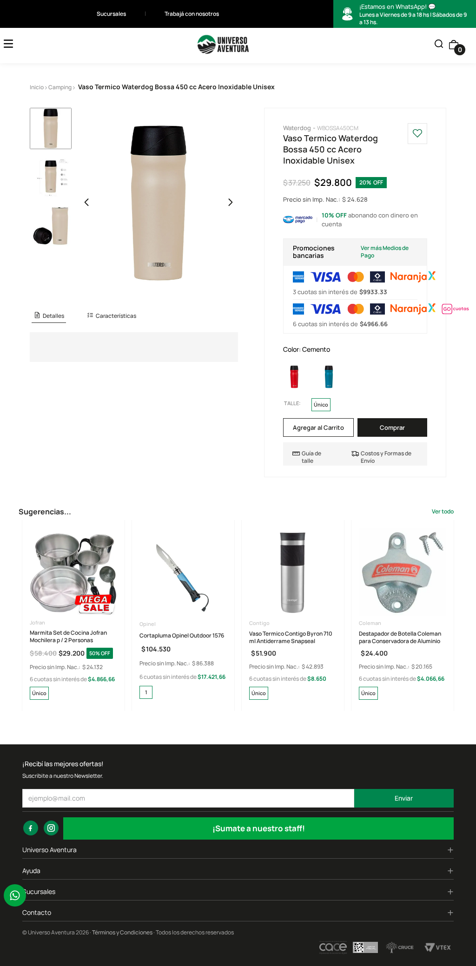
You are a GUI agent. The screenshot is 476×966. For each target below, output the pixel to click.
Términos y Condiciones (122, 932)
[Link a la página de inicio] (37, 87)
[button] (438, 44)
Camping (60, 87)
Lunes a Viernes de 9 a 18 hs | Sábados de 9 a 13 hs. (413, 14)
